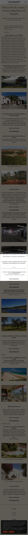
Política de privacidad (16, 272)
